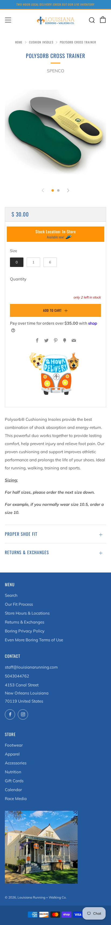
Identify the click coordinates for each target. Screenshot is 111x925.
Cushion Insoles (41, 42)
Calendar (13, 789)
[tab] (52, 190)
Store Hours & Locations (27, 613)
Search (11, 595)
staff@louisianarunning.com (31, 667)
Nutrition (13, 771)
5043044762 (17, 676)
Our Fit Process (19, 604)
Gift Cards (14, 780)
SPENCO (55, 70)
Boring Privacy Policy (24, 630)
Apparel (12, 754)
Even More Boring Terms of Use (34, 639)
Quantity (18, 279)
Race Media (16, 798)
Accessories (15, 762)
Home (19, 42)
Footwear (14, 745)
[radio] (16, 262)
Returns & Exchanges (24, 622)
